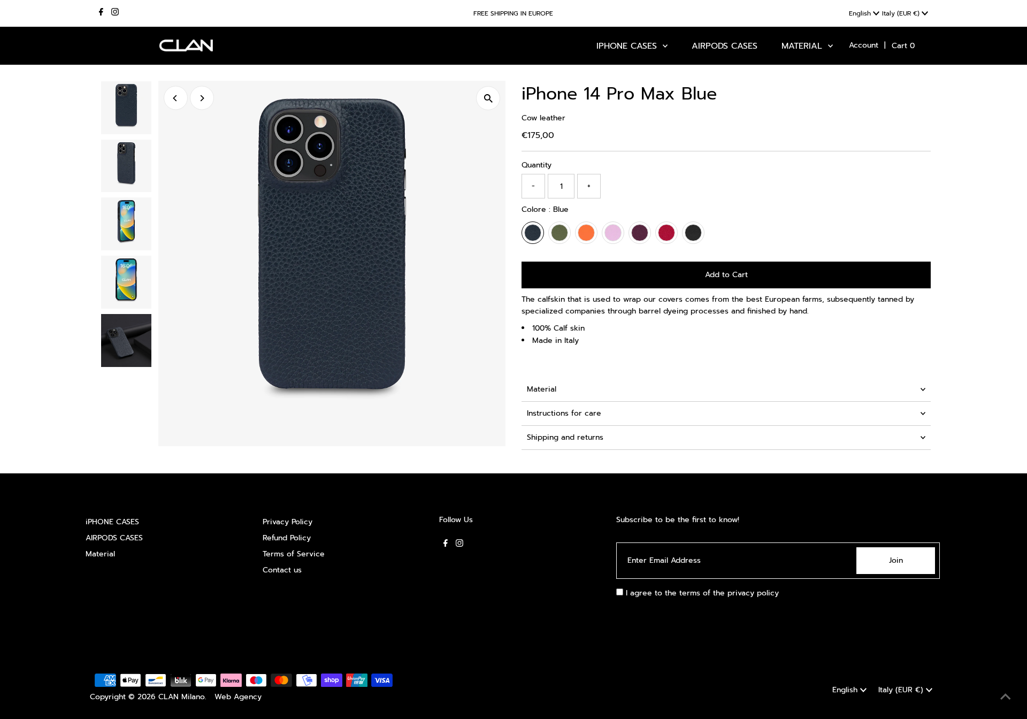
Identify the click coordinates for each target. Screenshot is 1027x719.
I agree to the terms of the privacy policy (701, 593)
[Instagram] (115, 13)
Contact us (282, 570)
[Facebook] (101, 13)
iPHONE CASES (112, 521)
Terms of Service (294, 554)
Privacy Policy (287, 521)
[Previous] (176, 98)
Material (541, 389)
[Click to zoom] (488, 98)
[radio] (533, 232)
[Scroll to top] (1005, 697)
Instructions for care (564, 413)
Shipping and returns (565, 437)
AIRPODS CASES (114, 538)
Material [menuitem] (803, 46)
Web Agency (238, 696)
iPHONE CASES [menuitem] (628, 46)
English (861, 13)
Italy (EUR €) (902, 13)
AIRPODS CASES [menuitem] (724, 46)
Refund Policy (287, 538)
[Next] (202, 98)
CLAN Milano (181, 696)
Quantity (536, 165)
